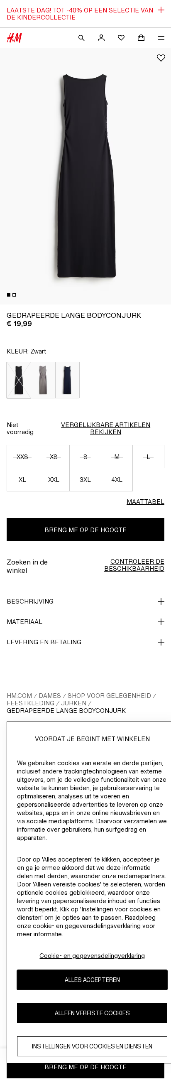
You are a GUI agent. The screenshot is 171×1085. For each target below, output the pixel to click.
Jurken (73, 703)
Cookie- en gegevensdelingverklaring (92, 955)
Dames (50, 695)
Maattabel (145, 501)
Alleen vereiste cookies (92, 1012)
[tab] (9, 295)
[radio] (19, 380)
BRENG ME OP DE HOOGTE (85, 529)
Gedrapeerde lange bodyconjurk (66, 710)
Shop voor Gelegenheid (109, 695)
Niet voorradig (20, 428)
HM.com (19, 695)
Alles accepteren (92, 979)
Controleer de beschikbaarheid (134, 565)
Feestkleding (30, 703)
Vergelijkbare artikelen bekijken (105, 428)
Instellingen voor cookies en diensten (92, 1046)
